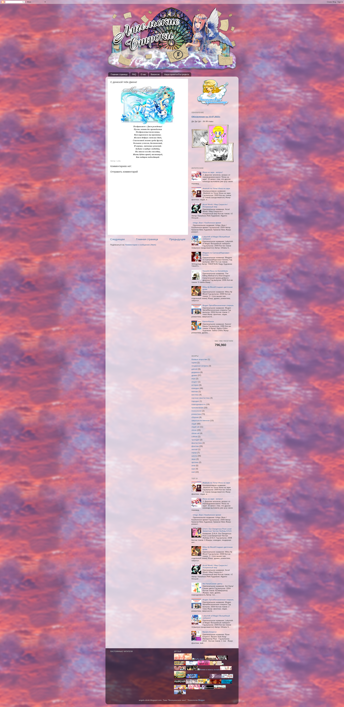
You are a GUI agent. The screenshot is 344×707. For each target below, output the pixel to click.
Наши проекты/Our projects (176, 74)
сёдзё (193, 424)
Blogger (201, 700)
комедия (195, 388)
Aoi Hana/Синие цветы (212, 584)
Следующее (117, 239)
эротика (194, 462)
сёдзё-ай (195, 427)
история (195, 385)
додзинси (195, 372)
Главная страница (119, 74)
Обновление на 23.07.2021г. (206, 117)
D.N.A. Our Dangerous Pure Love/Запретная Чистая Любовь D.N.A (217, 530)
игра (193, 379)
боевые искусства (199, 359)
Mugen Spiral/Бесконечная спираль (218, 305)
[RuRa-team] (198, 659)
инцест (194, 382)
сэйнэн (194, 437)
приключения (197, 408)
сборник (195, 417)
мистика (195, 395)
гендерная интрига (199, 366)
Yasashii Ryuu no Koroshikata (215, 271)
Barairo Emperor (210, 632)
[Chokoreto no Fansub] (180, 670)
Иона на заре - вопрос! (213, 172)
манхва (194, 392)
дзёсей (194, 369)
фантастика (196, 443)
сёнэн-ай (195, 433)
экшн (193, 459)
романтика (196, 414)
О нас (143, 74)
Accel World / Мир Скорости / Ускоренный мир (215, 205)
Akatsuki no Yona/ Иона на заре (216, 188)
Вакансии (155, 74)
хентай (194, 449)
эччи (193, 466)
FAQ (134, 74)
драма (194, 375)
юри (193, 469)
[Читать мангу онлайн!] (187, 689)
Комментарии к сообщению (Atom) (140, 245)
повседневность (198, 404)
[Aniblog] (222, 659)
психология (196, 411)
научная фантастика (200, 398)
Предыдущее (177, 239)
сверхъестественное (200, 421)
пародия (195, 401)
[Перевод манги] (194, 689)
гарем (194, 363)
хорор (194, 453)
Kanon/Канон (208, 322)
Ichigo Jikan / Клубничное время (207, 223)
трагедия (195, 440)
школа (194, 456)
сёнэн (194, 430)
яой (193, 472)
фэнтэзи (195, 446)
